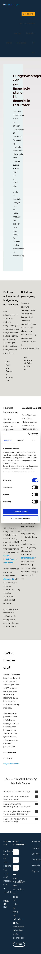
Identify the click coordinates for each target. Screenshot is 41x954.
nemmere (13, 350)
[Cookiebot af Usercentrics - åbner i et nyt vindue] (28, 434)
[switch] (35, 487)
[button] (20, 791)
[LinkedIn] (4, 918)
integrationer (27, 429)
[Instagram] (7, 914)
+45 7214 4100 (5, 873)
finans (6, 556)
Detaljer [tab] (20, 440)
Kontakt (35, 848)
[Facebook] (4, 914)
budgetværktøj (9, 325)
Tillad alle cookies (20, 512)
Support (36, 871)
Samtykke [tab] (7, 440)
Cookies (36, 854)
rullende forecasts (28, 341)
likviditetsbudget (28, 558)
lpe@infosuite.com (11, 764)
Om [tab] (33, 440)
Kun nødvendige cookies (20, 518)
